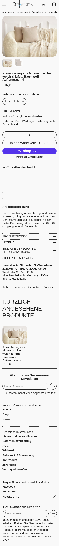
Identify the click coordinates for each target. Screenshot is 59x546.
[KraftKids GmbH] (29, 4)
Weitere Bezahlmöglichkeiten (29, 157)
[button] (14, 4)
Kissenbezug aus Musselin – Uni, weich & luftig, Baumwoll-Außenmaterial (15, 345)
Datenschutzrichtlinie (39, 536)
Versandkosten (33, 116)
